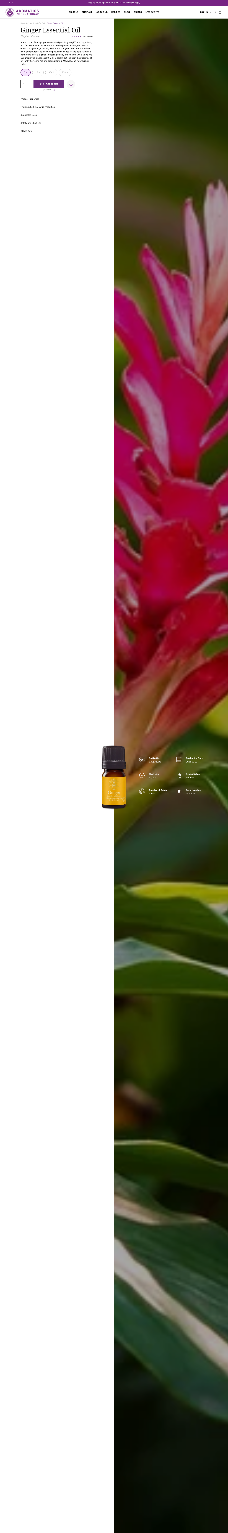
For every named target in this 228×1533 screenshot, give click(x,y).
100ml (65, 72)
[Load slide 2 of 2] (12, 3)
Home (22, 23)
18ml (38, 72)
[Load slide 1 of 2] (9, 3)
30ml (51, 72)
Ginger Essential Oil (55, 23)
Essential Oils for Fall (36, 23)
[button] (87, 12)
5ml (25, 72)
